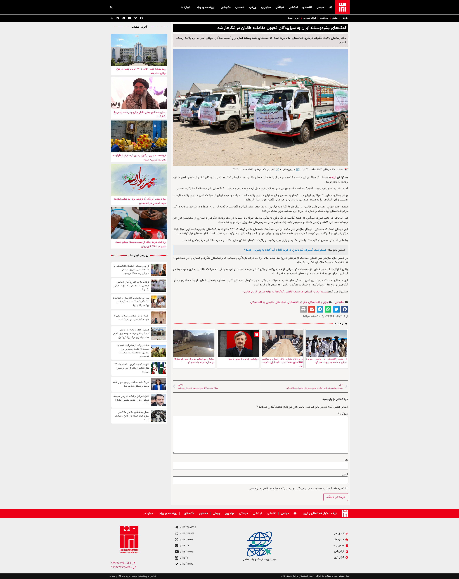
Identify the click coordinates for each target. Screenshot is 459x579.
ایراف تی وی (309, 18)
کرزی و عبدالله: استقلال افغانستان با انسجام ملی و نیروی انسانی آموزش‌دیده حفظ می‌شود (131, 269)
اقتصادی (307, 7)
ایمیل (345, 474)
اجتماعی (293, 7)
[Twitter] (135, 18)
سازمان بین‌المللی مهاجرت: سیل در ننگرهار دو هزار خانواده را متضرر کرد (194, 360)
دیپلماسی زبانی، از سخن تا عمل (243, 359)
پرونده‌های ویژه (205, 7)
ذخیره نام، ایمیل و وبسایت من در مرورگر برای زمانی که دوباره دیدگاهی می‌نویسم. (297, 488)
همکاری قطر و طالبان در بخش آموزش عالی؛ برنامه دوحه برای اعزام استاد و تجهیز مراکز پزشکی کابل (131, 333)
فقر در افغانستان (297, 302)
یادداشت (324, 18)
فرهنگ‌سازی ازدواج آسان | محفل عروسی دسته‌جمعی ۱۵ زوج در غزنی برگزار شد (131, 285)
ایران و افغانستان (318, 302)
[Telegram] (123, 18)
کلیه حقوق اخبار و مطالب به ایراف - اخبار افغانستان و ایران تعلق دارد (315, 576)
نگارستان (226, 7)
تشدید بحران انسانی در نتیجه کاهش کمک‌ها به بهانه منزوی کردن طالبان (285, 291)
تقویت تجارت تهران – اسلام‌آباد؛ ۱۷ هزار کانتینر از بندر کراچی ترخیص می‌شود (132, 368)
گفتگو (335, 18)
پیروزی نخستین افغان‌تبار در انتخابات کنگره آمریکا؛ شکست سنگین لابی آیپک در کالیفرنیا (130, 301)
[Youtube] (129, 18)
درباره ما (185, 7)
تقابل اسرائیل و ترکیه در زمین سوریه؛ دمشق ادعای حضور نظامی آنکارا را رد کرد (131, 400)
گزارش (345, 18)
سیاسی (320, 7)
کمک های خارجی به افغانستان (268, 302)
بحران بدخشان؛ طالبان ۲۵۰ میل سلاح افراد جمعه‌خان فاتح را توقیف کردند (132, 416)
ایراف (333, 177)
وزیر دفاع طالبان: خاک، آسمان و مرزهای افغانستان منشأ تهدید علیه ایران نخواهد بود (282, 362)
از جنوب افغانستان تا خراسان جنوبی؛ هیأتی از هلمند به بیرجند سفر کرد (326, 360)
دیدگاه (343, 413)
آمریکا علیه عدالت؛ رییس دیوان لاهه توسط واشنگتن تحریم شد (131, 384)
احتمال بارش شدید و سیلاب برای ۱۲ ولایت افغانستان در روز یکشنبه (131, 318)
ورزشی (252, 7)
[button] (111, 7)
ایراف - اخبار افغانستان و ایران (319, 513)
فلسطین (240, 7)
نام (346, 460)
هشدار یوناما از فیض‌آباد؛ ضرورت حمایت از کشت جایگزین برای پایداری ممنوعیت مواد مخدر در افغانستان (133, 350)
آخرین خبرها (293, 18)
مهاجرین (266, 7)
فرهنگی (279, 7)
